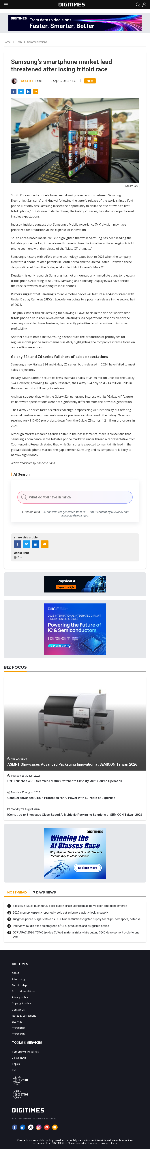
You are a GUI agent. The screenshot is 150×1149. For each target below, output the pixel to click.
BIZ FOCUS (15, 667)
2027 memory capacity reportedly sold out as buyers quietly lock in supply (60, 912)
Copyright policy (21, 1003)
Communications (37, 42)
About (15, 973)
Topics (16, 1064)
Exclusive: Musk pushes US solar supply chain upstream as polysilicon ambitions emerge (70, 906)
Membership (19, 985)
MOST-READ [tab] (17, 892)
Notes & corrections (24, 1015)
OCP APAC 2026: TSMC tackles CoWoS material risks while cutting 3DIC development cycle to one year (76, 934)
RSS (14, 1070)
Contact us (18, 1009)
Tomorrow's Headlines (25, 1051)
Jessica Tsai (26, 80)
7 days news (19, 1057)
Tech (19, 42)
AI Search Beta (31, 512)
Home (7, 42)
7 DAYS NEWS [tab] (44, 892)
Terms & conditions (23, 991)
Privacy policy (20, 997)
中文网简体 (18, 1034)
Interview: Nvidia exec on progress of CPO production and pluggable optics (61, 926)
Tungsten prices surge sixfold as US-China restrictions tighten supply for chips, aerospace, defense (76, 919)
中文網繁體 (18, 1028)
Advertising (18, 979)
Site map (17, 1021)
